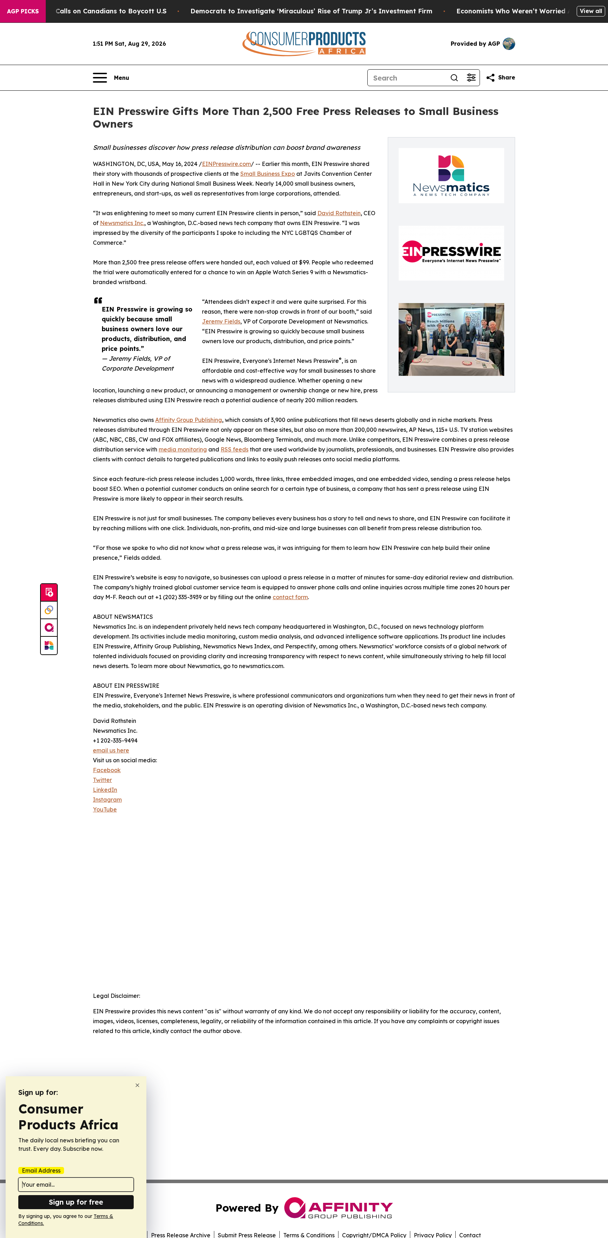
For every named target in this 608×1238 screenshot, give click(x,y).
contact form (290, 597)
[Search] (454, 78)
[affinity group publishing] (49, 628)
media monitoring (183, 449)
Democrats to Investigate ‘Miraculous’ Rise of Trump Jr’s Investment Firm (311, 11)
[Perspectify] (49, 610)
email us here (111, 750)
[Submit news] (49, 593)
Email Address (41, 1170)
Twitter (102, 779)
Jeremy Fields (221, 321)
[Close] (137, 1085)
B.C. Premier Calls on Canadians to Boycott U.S (90, 11)
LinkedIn (105, 789)
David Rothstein (339, 213)
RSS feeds (234, 449)
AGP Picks (23, 11)
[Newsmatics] (49, 645)
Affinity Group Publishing (188, 419)
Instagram (107, 799)
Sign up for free (76, 1202)
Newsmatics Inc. (122, 222)
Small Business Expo (267, 173)
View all (591, 10)
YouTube (105, 809)
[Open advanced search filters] (471, 78)
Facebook (107, 770)
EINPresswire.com (226, 163)
